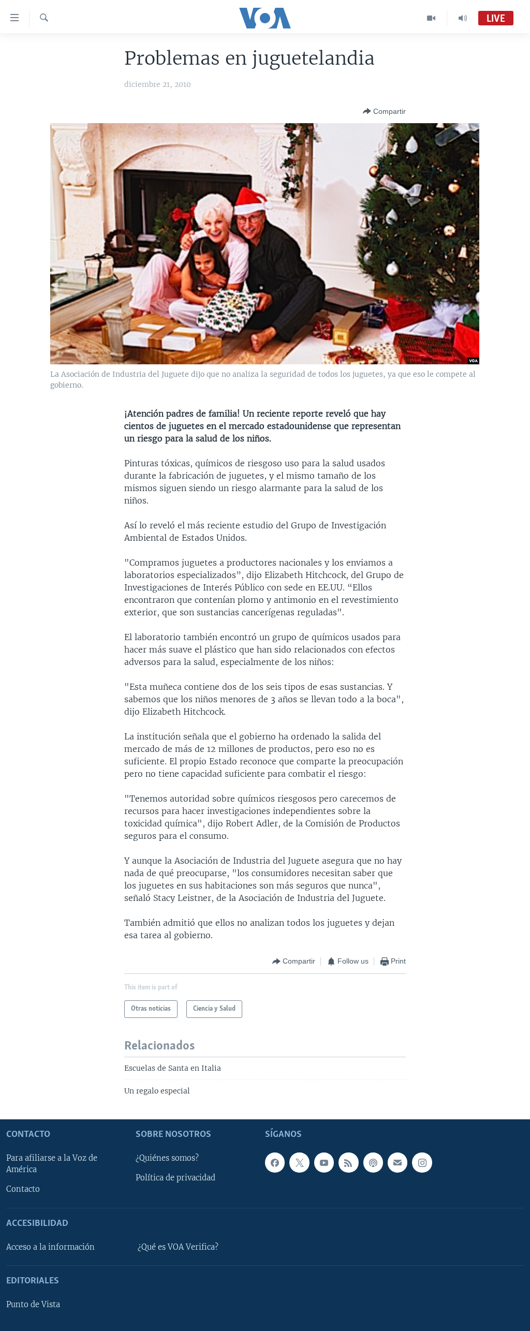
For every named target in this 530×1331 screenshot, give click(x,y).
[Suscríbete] (397, 1162)
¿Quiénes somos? (167, 1158)
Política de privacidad (175, 1177)
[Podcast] (373, 1162)
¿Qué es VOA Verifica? (178, 1246)
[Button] (384, 111)
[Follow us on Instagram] (422, 1162)
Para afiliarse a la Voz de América (51, 1163)
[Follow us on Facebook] (275, 1162)
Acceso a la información (50, 1246)
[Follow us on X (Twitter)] (299, 1162)
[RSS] (348, 1162)
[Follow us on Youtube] (324, 1162)
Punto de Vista (33, 1304)
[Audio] (462, 18)
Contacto (23, 1189)
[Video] (431, 18)
